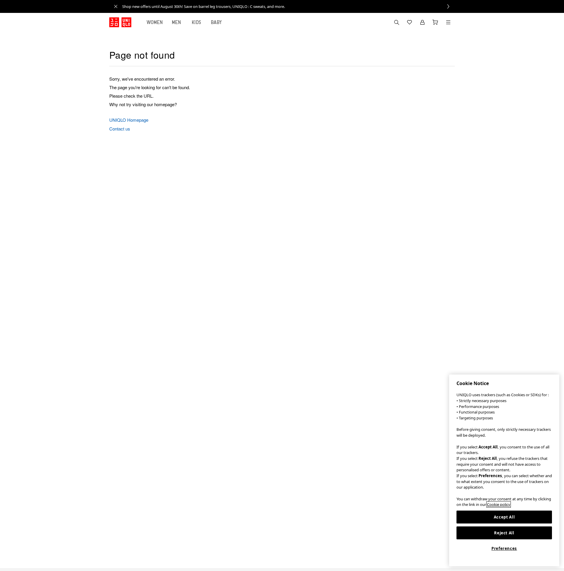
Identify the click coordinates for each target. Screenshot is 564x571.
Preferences (504, 548)
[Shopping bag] (435, 22)
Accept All (504, 517)
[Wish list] (409, 22)
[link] (288, 6)
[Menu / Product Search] (448, 22)
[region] (504, 470)
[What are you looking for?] (396, 22)
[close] (115, 6)
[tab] (155, 22)
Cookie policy (498, 504)
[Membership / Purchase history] (422, 22)
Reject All (504, 533)
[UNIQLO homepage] (120, 22)
